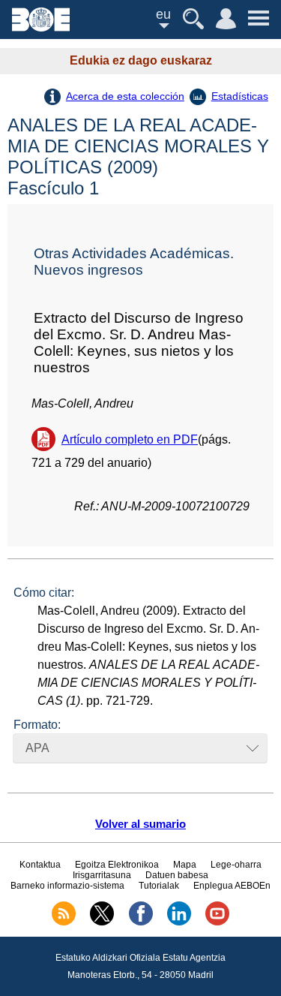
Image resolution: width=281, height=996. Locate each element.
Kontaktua (40, 864)
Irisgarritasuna (102, 875)
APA (37, 748)
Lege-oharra (236, 864)
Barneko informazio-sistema (67, 885)
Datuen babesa (176, 875)
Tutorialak (159, 885)
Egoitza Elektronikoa (117, 864)
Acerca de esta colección (125, 96)
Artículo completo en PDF (129, 439)
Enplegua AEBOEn (232, 885)
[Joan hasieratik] (41, 27)
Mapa (184, 864)
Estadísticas (239, 96)
